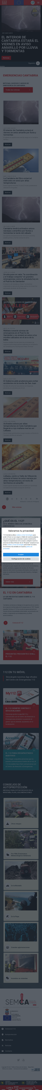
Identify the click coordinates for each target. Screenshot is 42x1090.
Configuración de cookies (21, 559)
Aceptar (21, 554)
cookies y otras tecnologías (24, 535)
